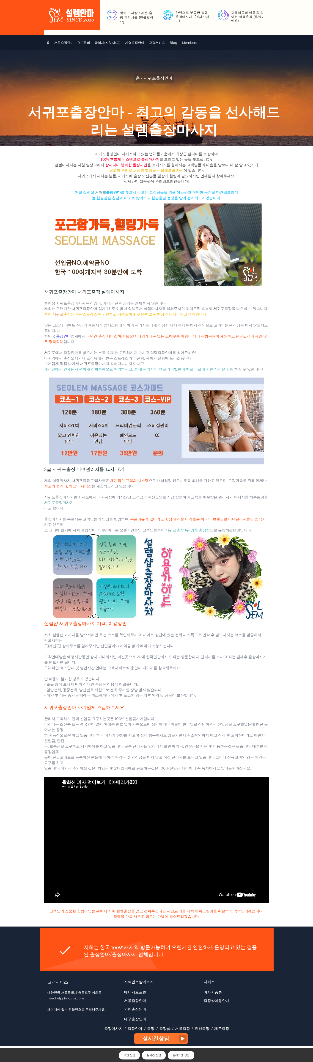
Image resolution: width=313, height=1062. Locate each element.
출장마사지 (113, 1028)
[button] (107, 42)
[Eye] (161, 1038)
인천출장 (202, 1028)
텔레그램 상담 (181, 1055)
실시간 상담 (154, 1055)
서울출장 (182, 1028)
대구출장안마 (135, 1018)
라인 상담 (129, 1055)
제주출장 (221, 1028)
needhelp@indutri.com (65, 998)
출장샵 (164, 1028)
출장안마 (135, 1028)
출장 (150, 1028)
